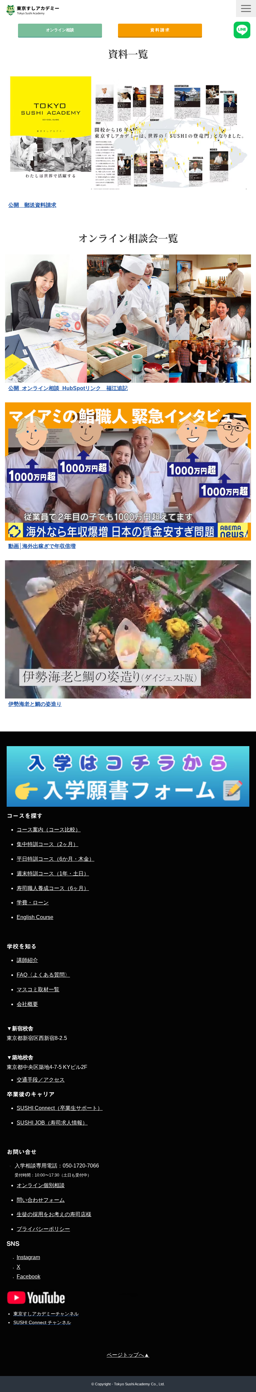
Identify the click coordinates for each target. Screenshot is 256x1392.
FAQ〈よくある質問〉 (43, 975)
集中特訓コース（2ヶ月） (47, 844)
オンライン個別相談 (41, 1185)
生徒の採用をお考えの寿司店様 (54, 1214)
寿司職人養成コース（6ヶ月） (53, 888)
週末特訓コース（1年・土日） (53, 873)
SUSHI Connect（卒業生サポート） (60, 1108)
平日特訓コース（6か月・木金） (55, 859)
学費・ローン (33, 902)
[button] (246, 8)
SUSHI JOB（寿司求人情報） (52, 1123)
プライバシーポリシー (43, 1229)
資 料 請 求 (159, 30)
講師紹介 (27, 960)
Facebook (28, 1276)
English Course (35, 917)
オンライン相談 (60, 30)
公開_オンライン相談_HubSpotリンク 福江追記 (68, 388)
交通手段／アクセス (41, 1080)
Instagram (28, 1257)
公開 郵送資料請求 (32, 205)
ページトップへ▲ (128, 1355)
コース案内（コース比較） (49, 829)
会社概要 (27, 1004)
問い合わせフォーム (41, 1200)
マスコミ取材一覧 (38, 989)
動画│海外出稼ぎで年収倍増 (42, 546)
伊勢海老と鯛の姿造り (35, 704)
